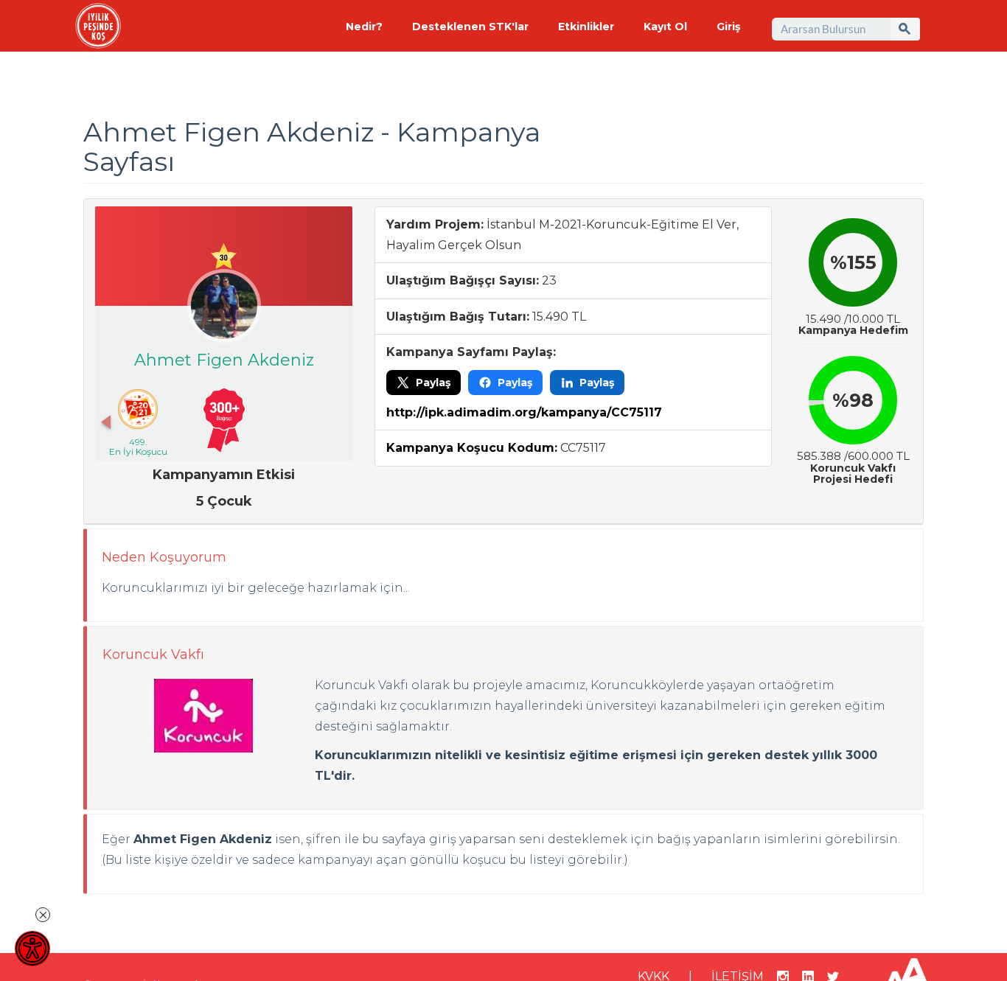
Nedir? (364, 26)
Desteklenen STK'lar (470, 26)
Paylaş (433, 382)
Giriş (728, 26)
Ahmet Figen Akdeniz (224, 360)
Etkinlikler (586, 26)
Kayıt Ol (665, 26)
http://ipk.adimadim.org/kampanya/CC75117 (524, 412)
